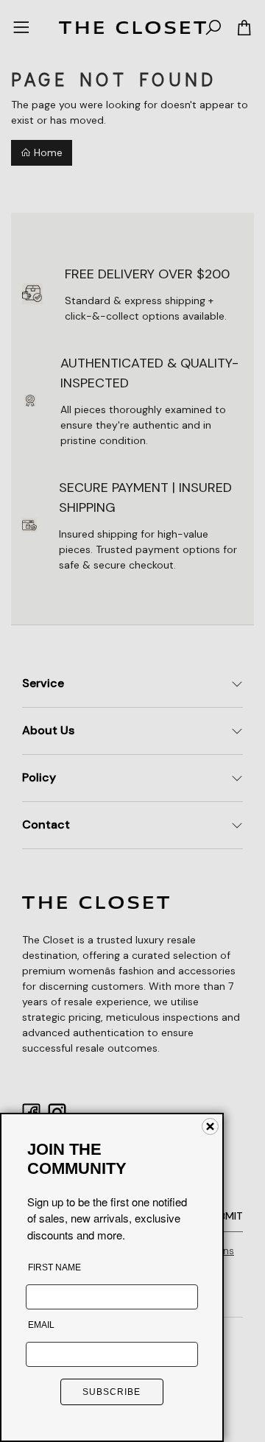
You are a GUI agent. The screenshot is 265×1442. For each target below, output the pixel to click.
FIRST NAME (54, 1267)
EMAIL (41, 1325)
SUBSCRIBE (111, 1392)
